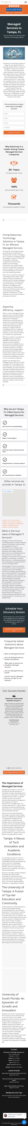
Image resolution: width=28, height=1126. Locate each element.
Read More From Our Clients (14, 772)
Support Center (18, 12)
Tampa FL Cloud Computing (10, 527)
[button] (25, 2)
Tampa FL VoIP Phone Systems (11, 520)
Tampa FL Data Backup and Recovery (13, 523)
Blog (11, 12)
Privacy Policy (14, 1124)
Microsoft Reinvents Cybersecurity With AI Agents (14, 1079)
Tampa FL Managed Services (10, 525)
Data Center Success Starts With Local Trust (14, 1073)
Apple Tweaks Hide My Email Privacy (14, 1086)
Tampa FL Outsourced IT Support (12, 522)
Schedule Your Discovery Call (14, 630)
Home (7, 12)
